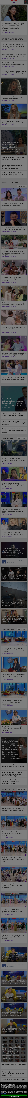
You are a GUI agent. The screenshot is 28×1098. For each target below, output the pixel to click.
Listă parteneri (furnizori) (3, 1093)
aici (1, 1088)
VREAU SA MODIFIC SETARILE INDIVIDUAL (14, 1096)
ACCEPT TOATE (14, 1095)
